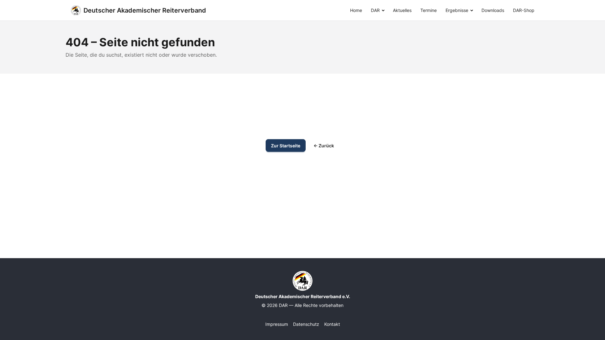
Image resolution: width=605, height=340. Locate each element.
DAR (375, 10)
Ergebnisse (457, 10)
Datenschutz (306, 324)
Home (356, 10)
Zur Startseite (285, 145)
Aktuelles (402, 10)
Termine (428, 10)
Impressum (276, 324)
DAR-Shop (523, 10)
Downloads (492, 10)
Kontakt (332, 324)
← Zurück (324, 145)
